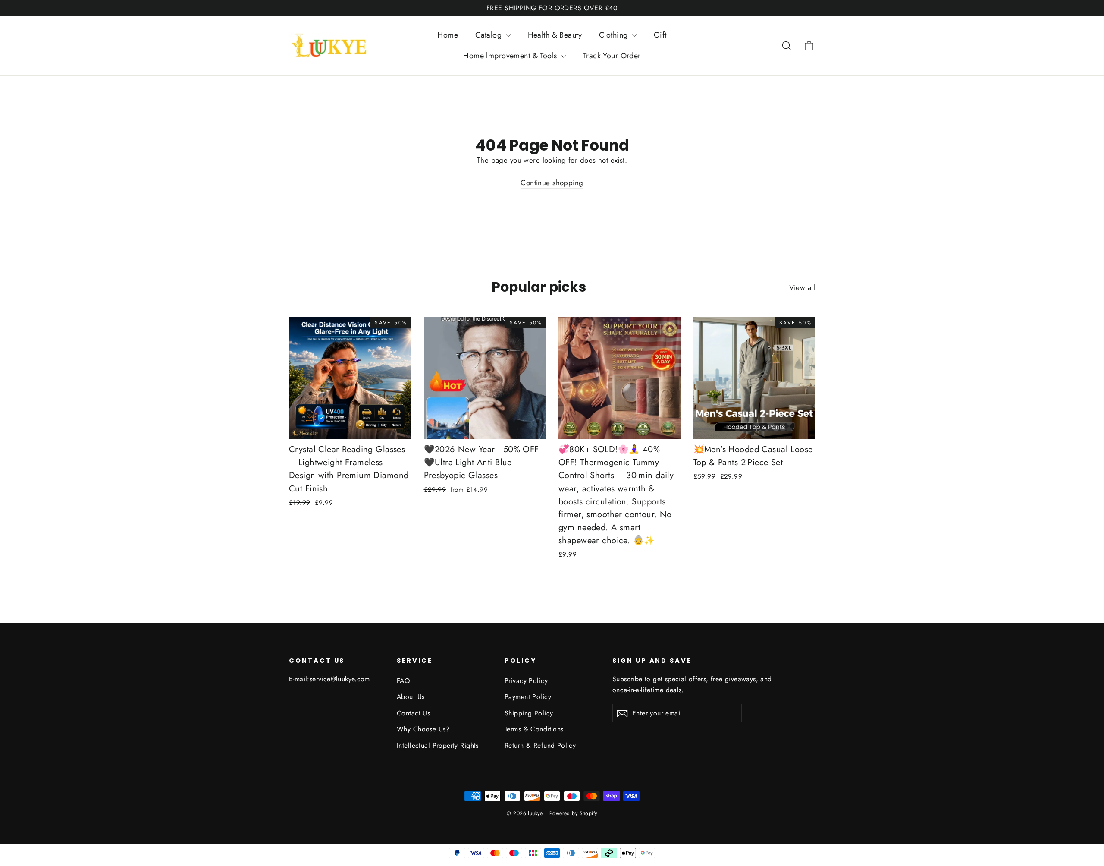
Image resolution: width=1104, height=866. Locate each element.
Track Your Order (612, 55)
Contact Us (413, 713)
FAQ (403, 681)
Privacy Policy (526, 681)
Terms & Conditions (534, 729)
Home (447, 35)
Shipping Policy (529, 713)
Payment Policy (528, 697)
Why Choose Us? (423, 729)
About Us (410, 697)
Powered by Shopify (573, 813)
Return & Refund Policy (540, 745)
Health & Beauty (555, 35)
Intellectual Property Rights (438, 745)
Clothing (614, 35)
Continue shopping (552, 182)
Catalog (489, 35)
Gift (660, 35)
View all (802, 287)
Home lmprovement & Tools (511, 55)
